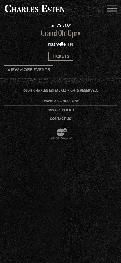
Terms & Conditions (60, 100)
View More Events (29, 69)
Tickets (60, 56)
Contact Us (60, 118)
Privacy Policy (60, 110)
